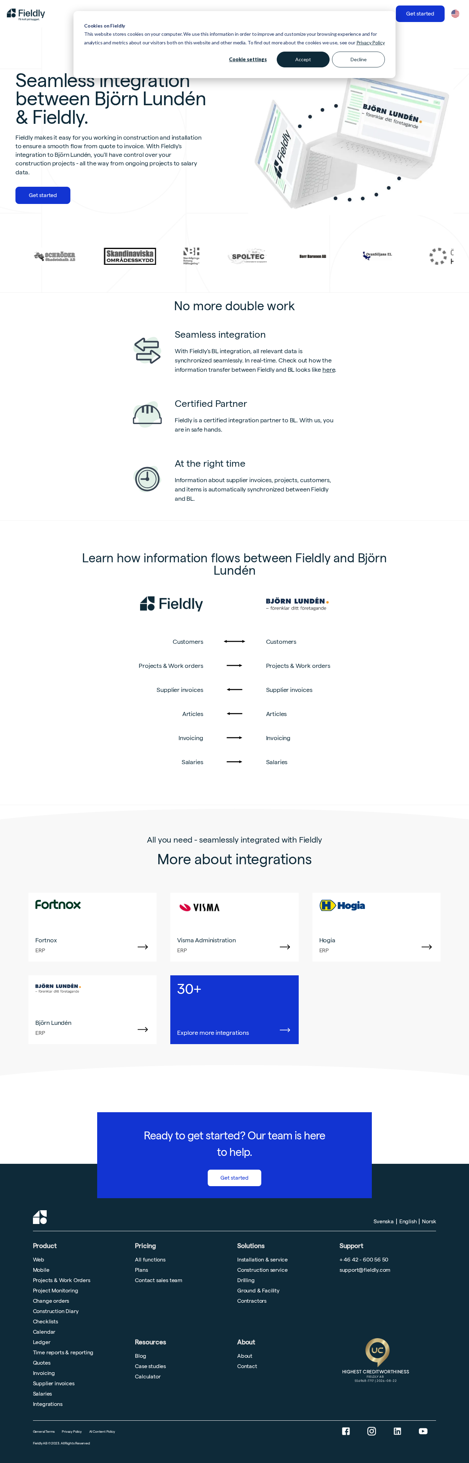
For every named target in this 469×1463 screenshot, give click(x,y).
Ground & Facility (258, 1290)
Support (351, 1243)
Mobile (41, 1270)
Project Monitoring (55, 1290)
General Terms (44, 1431)
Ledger (41, 1342)
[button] (455, 14)
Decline (359, 59)
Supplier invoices (54, 1383)
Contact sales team (158, 1280)
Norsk (429, 1221)
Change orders (51, 1301)
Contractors (251, 1301)
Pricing (145, 1245)
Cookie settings (248, 59)
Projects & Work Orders (61, 1280)
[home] (26, 14)
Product (45, 1245)
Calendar (44, 1332)
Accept (303, 59)
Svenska (384, 1221)
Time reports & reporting (63, 1352)
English (408, 1221)
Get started (420, 14)
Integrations (47, 1404)
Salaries (42, 1394)
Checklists (45, 1321)
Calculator (147, 1376)
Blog (140, 1356)
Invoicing (44, 1373)
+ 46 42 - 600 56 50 (364, 1259)
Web (38, 1259)
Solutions (250, 1245)
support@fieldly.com (365, 1270)
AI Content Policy (102, 1431)
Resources (150, 1342)
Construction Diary (56, 1311)
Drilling (246, 1280)
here (328, 369)
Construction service (262, 1270)
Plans (141, 1270)
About (246, 1342)
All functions (150, 1259)
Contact (247, 1366)
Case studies (150, 1366)
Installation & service (262, 1259)
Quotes (41, 1363)
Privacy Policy (370, 42)
